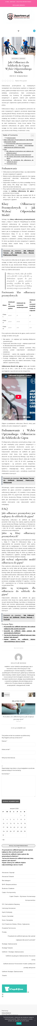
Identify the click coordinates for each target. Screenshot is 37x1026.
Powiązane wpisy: (12, 163)
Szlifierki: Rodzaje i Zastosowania (12, 971)
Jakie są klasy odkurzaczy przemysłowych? (19, 154)
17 (3, 827)
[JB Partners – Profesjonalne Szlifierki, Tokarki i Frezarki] (18, 17)
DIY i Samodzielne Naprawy (11, 904)
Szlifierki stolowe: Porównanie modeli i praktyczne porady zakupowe (19, 965)
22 (21, 827)
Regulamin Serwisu (19, 5)
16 (25, 823)
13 (14, 823)
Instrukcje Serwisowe (8, 908)
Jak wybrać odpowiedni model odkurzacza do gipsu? (20, 157)
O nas (7, 1)
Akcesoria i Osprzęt (18, 58)
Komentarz (6, 774)
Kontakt (13, 1)
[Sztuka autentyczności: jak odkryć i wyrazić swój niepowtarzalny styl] (31, 694)
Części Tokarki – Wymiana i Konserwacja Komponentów (22, 898)
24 (4, 831)
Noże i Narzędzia (7, 920)
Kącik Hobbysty (7, 912)
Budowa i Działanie (8, 888)
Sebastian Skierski (22, 76)
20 (14, 827)
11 (7, 823)
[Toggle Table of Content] (31, 135)
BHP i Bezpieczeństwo (9, 884)
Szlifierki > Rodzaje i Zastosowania (13, 952)
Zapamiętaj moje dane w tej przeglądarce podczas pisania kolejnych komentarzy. (18, 769)
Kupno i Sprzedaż (7, 916)
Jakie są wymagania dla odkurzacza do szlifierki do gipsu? (20, 161)
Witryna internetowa (8, 758)
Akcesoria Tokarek (8, 876)
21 (17, 827)
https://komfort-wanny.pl (10, 1015)
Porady (4, 932)
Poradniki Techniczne (9, 928)
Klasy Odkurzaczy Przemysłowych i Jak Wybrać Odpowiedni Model (18, 141)
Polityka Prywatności (24, 1)
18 (7, 827)
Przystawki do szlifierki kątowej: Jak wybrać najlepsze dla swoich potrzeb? (21, 938)
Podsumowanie (11, 137)
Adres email (6, 749)
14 (18, 823)
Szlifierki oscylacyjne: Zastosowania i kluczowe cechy (20, 958)
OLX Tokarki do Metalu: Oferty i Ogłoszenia (15, 924)
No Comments (18, 648)
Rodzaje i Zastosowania (9, 944)
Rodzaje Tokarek (7, 948)
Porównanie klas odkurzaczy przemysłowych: (19, 143)
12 (10, 823)
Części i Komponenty (9, 892)
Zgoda (19, 1023)
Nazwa (4, 741)
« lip (3, 839)
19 (10, 827)
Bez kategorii (6, 880)
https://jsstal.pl (6, 1013)
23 (25, 827)
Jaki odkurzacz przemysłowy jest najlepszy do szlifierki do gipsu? (19, 152)
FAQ (5, 149)
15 (21, 823)
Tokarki (4, 975)
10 (3, 823)
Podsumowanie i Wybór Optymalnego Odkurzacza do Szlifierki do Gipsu (18, 146)
